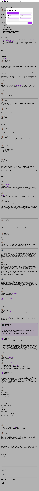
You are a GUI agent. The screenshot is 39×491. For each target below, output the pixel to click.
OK (29, 22)
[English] (6, 1)
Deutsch (9, 15)
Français (21, 15)
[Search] (35, 1)
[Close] (31, 10)
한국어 (21, 17)
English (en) (21, 1)
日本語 (9, 17)
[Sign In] (37, 1)
